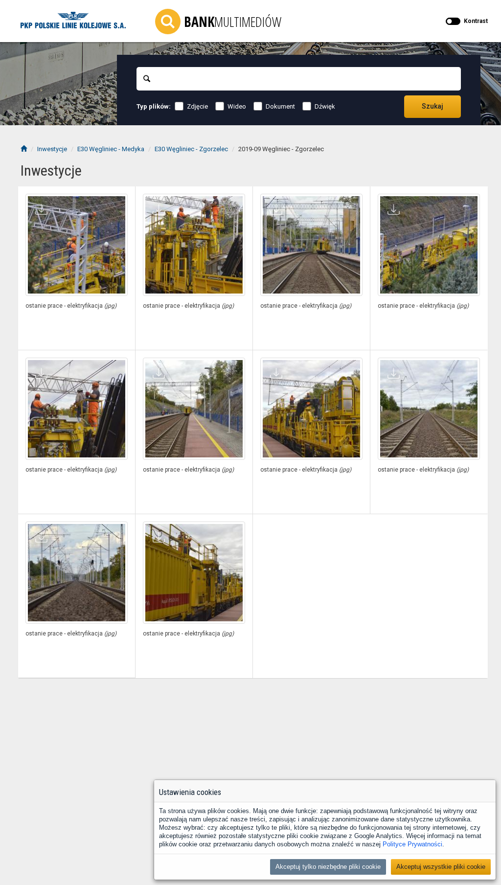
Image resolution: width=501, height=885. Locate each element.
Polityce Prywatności (412, 844)
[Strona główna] (24, 149)
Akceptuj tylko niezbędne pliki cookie (328, 866)
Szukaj (432, 106)
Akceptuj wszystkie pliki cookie (440, 866)
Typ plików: (154, 106)
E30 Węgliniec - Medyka (110, 149)
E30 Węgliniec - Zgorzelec (191, 149)
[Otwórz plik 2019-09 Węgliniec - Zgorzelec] (76, 245)
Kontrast (476, 21)
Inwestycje (52, 149)
